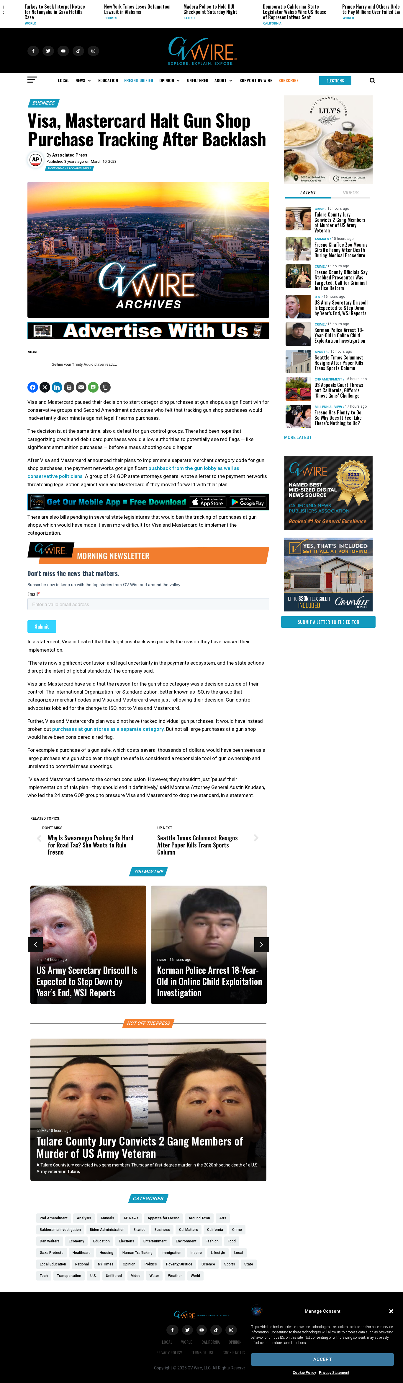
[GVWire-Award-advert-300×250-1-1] (328, 528)
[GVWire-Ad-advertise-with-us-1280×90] (148, 337)
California (258, 23)
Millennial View (328, 407)
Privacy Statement (334, 1373)
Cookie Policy (304, 1373)
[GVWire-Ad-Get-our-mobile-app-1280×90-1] (148, 509)
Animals (322, 239)
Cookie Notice (234, 1352)
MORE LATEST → (300, 437)
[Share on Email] (81, 387)
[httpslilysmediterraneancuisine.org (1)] (328, 182)
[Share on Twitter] (45, 387)
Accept (322, 1359)
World (16, 23)
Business (44, 103)
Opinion (235, 1342)
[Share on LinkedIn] (57, 387)
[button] (391, 1311)
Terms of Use (202, 1352)
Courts (96, 18)
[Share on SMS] (93, 387)
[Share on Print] (69, 387)
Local (167, 1342)
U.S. (39, 960)
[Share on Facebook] (32, 387)
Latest (175, 18)
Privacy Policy (169, 1352)
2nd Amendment (328, 379)
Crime (162, 960)
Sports (321, 352)
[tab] (308, 193)
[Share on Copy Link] (105, 387)
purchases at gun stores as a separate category (108, 729)
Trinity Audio (83, 364)
